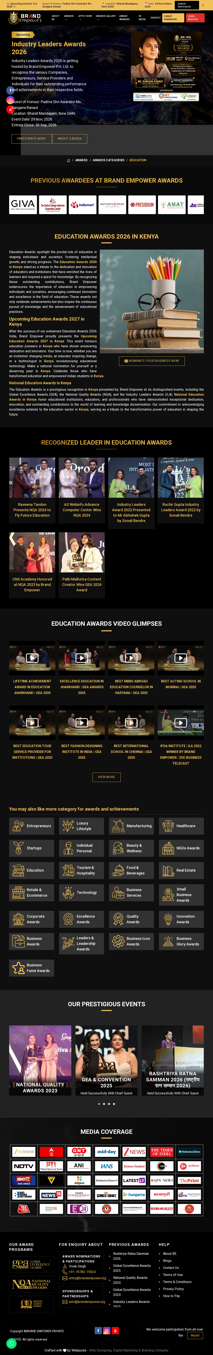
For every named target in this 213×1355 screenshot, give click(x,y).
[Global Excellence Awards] (31, 1264)
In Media (142, 18)
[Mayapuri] (161, 1195)
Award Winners (124, 18)
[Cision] (51, 1209)
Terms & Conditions (177, 1282)
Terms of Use (173, 1275)
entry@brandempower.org (87, 1278)
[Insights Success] (79, 1209)
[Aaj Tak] (24, 1209)
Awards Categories (108, 160)
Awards (69, 16)
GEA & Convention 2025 (106, 1083)
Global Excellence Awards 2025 (132, 1268)
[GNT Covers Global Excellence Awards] (79, 1152)
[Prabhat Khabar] (106, 1195)
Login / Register (193, 18)
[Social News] (161, 1209)
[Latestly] (134, 1180)
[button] (99, 1104)
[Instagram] (106, 1330)
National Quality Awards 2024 (130, 1280)
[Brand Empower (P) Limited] (25, 17)
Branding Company (154, 1350)
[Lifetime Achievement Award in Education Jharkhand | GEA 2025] (32, 658)
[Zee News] (134, 1152)
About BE (55, 18)
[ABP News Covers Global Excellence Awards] (51, 1152)
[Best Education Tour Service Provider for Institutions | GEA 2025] (32, 722)
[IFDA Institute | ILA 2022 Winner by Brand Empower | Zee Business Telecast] (181, 722)
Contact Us (171, 1268)
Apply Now (85, 16)
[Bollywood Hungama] (134, 1195)
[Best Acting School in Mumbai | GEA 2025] (181, 658)
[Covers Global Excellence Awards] (189, 1151)
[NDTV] (24, 1166)
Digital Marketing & (127, 1350)
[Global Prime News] (189, 1195)
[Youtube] (115, 1330)
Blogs (167, 1261)
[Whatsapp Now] (11, 1343)
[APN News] (161, 1180)
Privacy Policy (173, 1289)
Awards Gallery (106, 16)
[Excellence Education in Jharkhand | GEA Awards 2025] (82, 658)
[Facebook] (98, 1330)
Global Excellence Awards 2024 (132, 1292)
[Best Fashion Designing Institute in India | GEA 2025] (82, 722)
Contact (155, 17)
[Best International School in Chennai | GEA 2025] (131, 722)
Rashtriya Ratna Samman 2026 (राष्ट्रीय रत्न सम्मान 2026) (172, 1080)
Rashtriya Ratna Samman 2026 (131, 1256)
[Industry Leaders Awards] (31, 1304)
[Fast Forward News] (134, 1209)
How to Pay (171, 1296)
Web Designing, (100, 1350)
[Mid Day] (106, 1152)
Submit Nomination (184, 5)
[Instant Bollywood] (106, 1209)
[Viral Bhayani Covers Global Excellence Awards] (51, 1180)
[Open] (66, 19)
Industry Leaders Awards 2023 (131, 1304)
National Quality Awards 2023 (40, 1088)
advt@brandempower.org (87, 1302)
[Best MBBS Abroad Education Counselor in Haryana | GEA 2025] (131, 658)
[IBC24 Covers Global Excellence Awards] (24, 1180)
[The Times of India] (161, 1152)
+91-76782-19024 (82, 1272)
